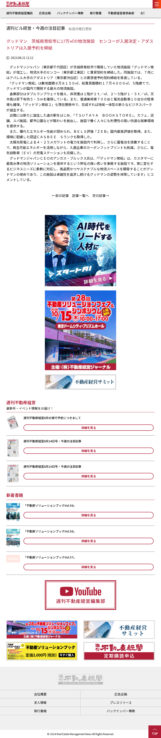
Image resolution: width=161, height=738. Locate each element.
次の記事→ (100, 195)
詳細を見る (88, 428)
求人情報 (40, 702)
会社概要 (40, 694)
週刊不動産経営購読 (19, 13)
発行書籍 (95, 13)
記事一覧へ (80, 195)
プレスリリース (121, 702)
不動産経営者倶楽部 (121, 13)
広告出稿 (45, 13)
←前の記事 (60, 195)
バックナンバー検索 (70, 13)
